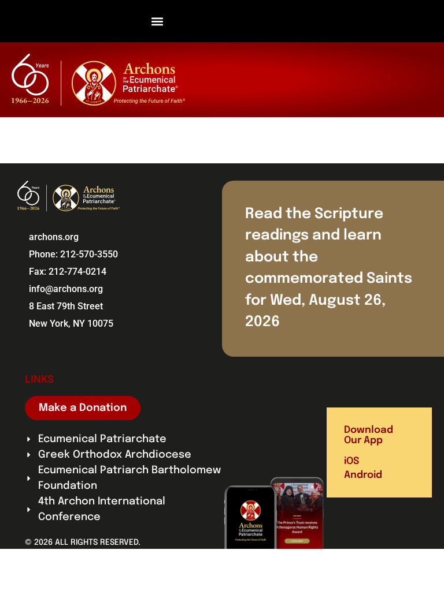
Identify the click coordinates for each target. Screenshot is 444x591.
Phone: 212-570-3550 (73, 254)
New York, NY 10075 (71, 323)
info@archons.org (66, 288)
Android (363, 475)
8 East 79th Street (66, 306)
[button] (156, 21)
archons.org (54, 236)
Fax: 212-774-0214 (67, 271)
